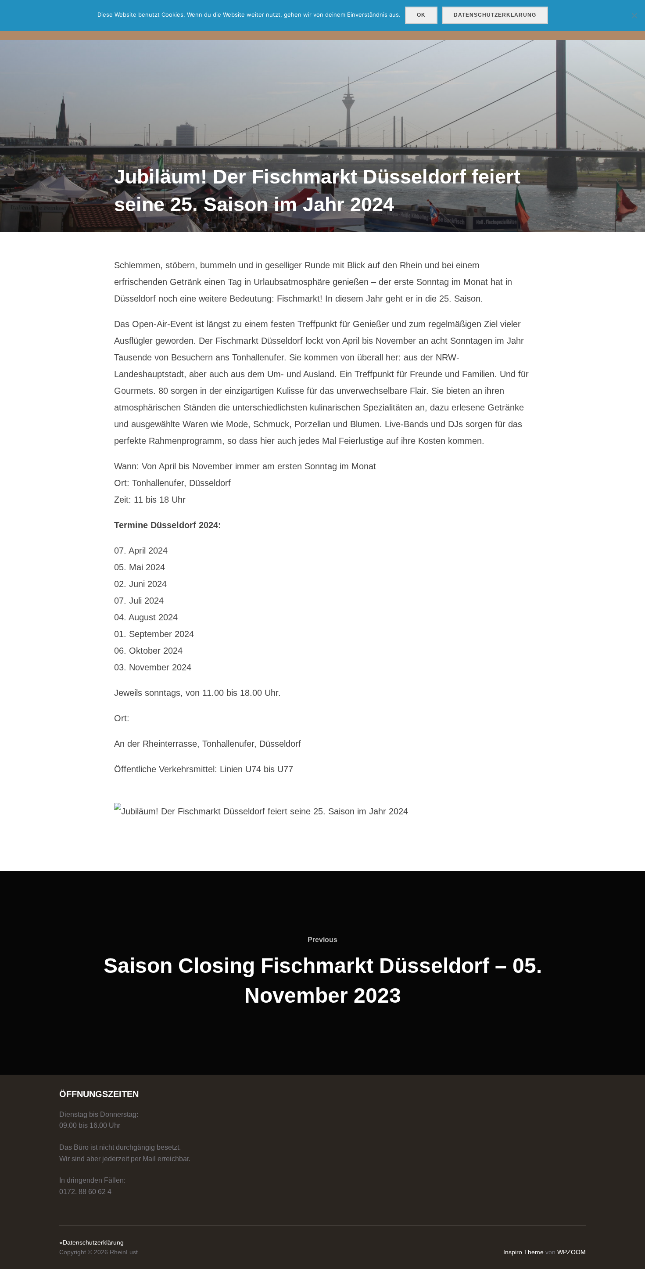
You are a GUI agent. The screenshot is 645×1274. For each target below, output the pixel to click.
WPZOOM (571, 1252)
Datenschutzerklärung (495, 15)
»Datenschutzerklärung (91, 1242)
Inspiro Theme (523, 1252)
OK (421, 15)
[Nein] (634, 15)
